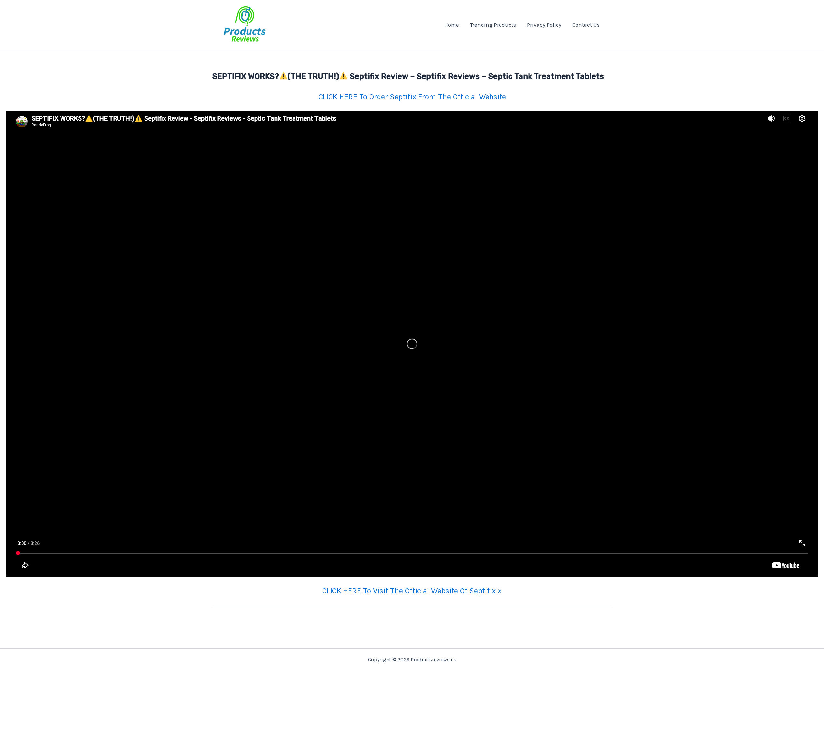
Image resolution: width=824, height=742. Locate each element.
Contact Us (586, 25)
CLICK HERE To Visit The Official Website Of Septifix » (412, 590)
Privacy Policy (544, 25)
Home (451, 25)
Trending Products (493, 25)
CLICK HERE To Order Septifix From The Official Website (412, 96)
